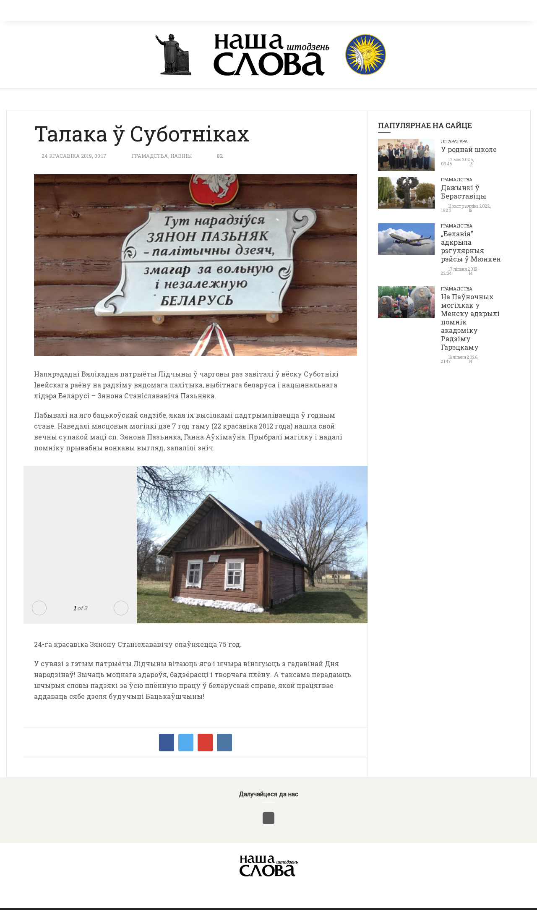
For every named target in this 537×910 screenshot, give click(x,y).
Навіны (181, 155)
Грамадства (150, 155)
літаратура (454, 141)
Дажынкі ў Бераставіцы (463, 191)
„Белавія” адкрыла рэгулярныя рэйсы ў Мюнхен (471, 246)
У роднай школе (469, 149)
